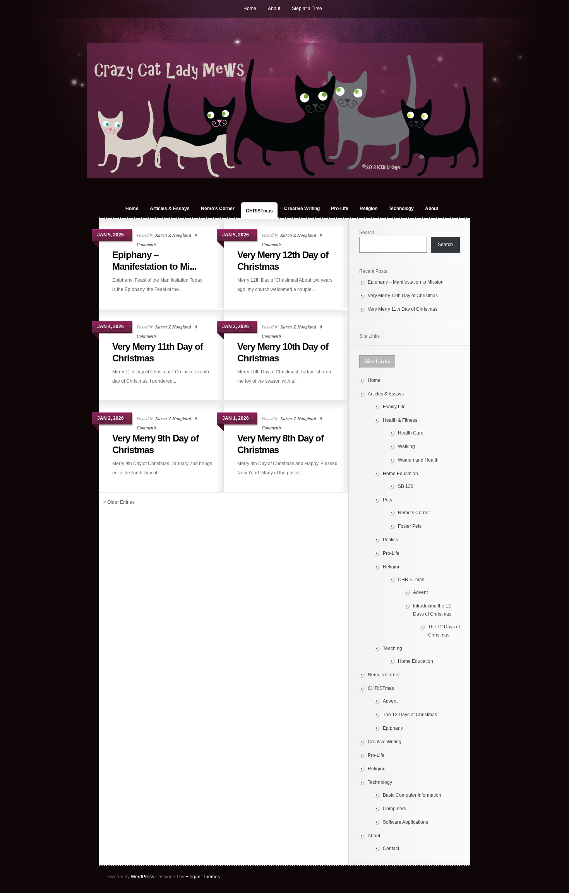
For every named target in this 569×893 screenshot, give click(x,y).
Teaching (392, 648)
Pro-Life (339, 208)
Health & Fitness (400, 420)
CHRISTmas (259, 211)
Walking (406, 446)
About (274, 8)
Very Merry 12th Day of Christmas (403, 295)
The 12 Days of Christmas (410, 714)
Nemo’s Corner (218, 208)
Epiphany (393, 728)
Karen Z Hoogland (173, 235)
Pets (387, 500)
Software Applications (405, 822)
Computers (394, 808)
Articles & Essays (170, 208)
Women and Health (418, 460)
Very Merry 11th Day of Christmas (402, 309)
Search (366, 232)
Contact (391, 848)
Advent (420, 592)
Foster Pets (410, 526)
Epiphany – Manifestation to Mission (406, 282)
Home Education (400, 473)
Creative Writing (302, 208)
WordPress (142, 876)
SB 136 (405, 486)
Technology (401, 208)
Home (249, 8)
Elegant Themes (202, 876)
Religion (368, 208)
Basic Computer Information (412, 795)
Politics (390, 539)
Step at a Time (307, 8)
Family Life (394, 406)
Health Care (410, 433)
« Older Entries (119, 502)
